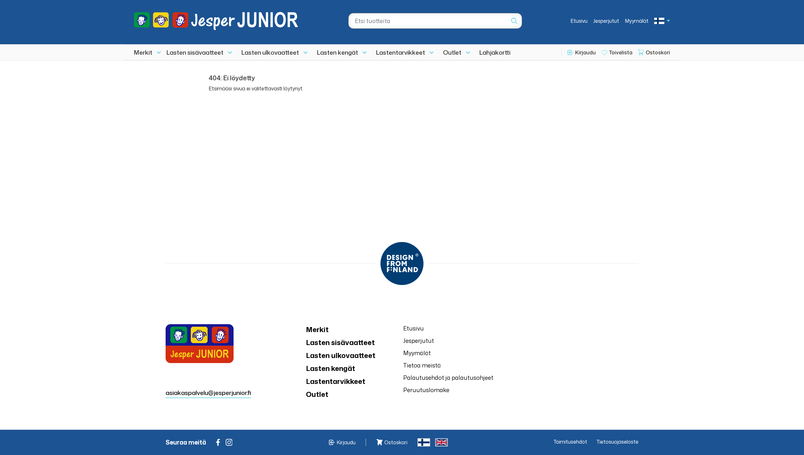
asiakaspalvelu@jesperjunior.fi (208, 392)
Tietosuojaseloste (617, 441)
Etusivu (579, 20)
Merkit (143, 52)
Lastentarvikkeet (400, 52)
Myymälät (637, 20)
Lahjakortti (494, 52)
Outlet (452, 52)
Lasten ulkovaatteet (270, 52)
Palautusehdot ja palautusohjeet (448, 377)
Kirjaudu (585, 52)
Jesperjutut (606, 20)
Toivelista (620, 52)
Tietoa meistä (422, 365)
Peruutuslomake (426, 390)
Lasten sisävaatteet (195, 52)
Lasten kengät (337, 52)
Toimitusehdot (570, 441)
